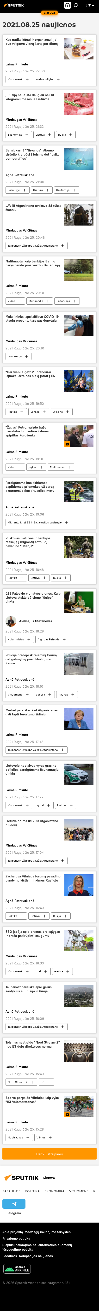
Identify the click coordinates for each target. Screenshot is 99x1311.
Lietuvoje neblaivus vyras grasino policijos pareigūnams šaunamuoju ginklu (32, 770)
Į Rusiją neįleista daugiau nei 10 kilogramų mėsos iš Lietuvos (30, 97)
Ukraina (58, 411)
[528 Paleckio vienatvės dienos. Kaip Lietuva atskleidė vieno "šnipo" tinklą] (78, 602)
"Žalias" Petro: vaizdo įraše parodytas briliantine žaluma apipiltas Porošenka (27, 431)
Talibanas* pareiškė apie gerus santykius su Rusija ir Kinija (29, 989)
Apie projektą (12, 1232)
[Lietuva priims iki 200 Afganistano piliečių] (78, 830)
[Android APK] (17, 1269)
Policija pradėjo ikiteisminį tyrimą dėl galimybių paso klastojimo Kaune (31, 659)
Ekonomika (15, 134)
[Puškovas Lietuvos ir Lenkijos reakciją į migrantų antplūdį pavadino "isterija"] (78, 547)
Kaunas (63, 694)
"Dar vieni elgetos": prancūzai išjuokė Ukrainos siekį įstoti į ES (30, 374)
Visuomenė (15, 79)
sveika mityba (44, 79)
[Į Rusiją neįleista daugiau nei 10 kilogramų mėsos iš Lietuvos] (78, 104)
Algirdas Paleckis (48, 639)
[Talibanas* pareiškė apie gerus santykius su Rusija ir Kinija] (78, 996)
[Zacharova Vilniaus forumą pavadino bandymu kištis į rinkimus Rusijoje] (78, 885)
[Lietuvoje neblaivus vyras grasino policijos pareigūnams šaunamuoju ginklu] (78, 774)
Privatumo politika (16, 1238)
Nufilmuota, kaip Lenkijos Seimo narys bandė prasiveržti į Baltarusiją (33, 263)
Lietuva (40, 134)
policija (40, 694)
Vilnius (41, 1137)
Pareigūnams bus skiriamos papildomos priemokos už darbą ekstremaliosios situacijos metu (30, 487)
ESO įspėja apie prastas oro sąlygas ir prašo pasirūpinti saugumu (33, 934)
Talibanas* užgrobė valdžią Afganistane (33, 245)
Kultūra (38, 190)
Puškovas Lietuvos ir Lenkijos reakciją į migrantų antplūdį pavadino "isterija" (28, 542)
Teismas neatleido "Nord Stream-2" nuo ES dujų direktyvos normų (33, 1044)
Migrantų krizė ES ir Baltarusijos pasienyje (35, 522)
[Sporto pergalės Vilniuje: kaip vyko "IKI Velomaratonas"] (78, 1106)
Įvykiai (33, 467)
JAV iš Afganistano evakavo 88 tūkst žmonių (33, 208)
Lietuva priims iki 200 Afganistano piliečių (32, 823)
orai (38, 971)
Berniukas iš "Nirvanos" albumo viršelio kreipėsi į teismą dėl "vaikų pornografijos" (33, 154)
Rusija (62, 134)
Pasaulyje (14, 190)
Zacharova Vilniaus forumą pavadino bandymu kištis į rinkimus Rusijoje (33, 878)
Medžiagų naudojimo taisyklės (48, 1232)
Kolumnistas (16, 639)
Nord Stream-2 (17, 1082)
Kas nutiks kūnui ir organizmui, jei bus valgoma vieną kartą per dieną (32, 42)
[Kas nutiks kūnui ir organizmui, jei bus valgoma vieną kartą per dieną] (78, 48)
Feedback (9, 1256)
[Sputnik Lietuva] (14, 7)
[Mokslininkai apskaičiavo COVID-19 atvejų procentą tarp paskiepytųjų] (78, 325)
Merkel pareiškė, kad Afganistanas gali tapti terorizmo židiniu (32, 712)
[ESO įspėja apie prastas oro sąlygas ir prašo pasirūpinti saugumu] (78, 940)
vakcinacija (15, 356)
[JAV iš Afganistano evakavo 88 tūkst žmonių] (78, 214)
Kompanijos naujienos (36, 1256)
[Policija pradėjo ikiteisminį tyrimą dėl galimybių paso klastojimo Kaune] (78, 664)
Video (11, 301)
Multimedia (36, 301)
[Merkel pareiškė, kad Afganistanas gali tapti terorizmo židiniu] (78, 719)
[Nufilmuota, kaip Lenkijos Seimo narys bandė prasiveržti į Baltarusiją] (78, 270)
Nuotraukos (15, 1137)
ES (42, 1082)
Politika (12, 411)
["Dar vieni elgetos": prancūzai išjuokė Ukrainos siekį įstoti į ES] (78, 381)
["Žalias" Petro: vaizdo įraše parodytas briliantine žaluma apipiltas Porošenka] (78, 436)
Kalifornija (62, 190)
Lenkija (35, 411)
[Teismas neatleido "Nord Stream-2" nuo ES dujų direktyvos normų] (78, 1051)
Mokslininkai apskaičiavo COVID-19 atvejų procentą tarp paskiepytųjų (32, 319)
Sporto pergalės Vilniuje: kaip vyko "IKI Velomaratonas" (32, 1100)
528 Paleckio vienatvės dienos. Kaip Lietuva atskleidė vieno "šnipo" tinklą (33, 598)
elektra (58, 971)
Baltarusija (63, 301)
